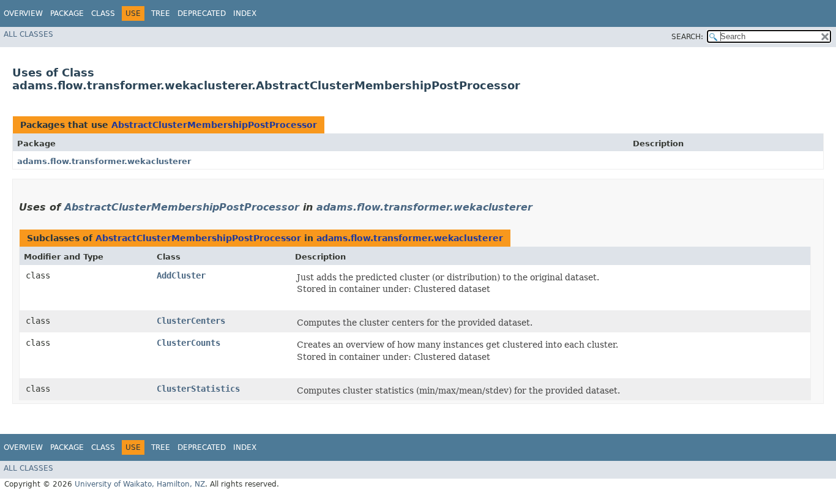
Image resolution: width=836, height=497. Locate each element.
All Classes (28, 34)
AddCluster (181, 275)
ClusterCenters (191, 321)
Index (244, 13)
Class (103, 13)
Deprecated (201, 13)
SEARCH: (687, 36)
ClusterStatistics (198, 389)
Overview (23, 13)
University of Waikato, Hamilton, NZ (140, 484)
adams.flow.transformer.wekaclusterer (104, 161)
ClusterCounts (188, 343)
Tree (160, 13)
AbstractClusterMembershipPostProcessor (214, 125)
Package (67, 13)
